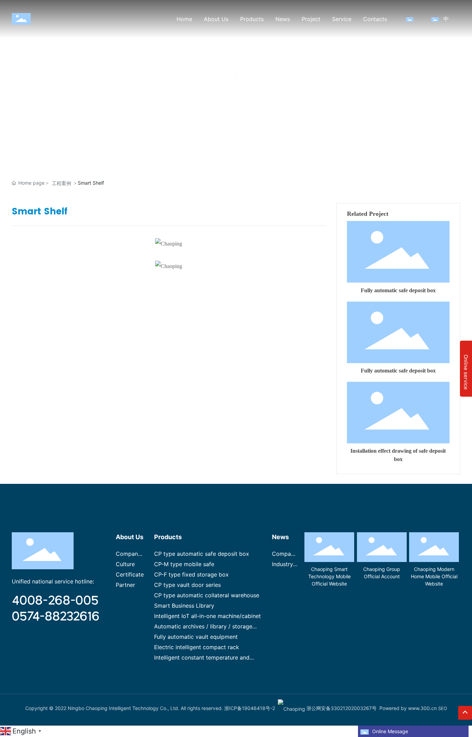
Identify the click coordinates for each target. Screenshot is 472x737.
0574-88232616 (56, 616)
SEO (442, 708)
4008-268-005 (55, 600)
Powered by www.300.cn (408, 708)
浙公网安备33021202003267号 (341, 708)
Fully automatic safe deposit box (398, 290)
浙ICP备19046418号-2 (249, 708)
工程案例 (61, 183)
